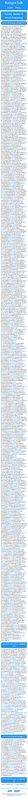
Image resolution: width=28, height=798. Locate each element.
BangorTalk (14, 2)
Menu (18, 7)
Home (10, 7)
